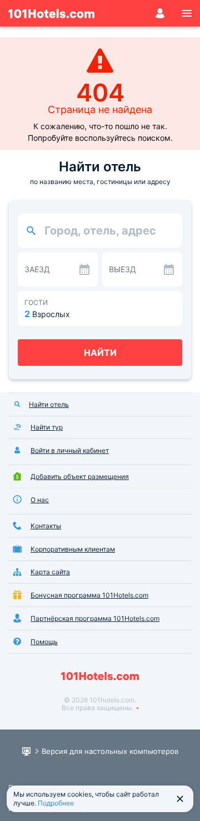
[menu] (186, 13)
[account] (160, 13)
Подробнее (56, 803)
